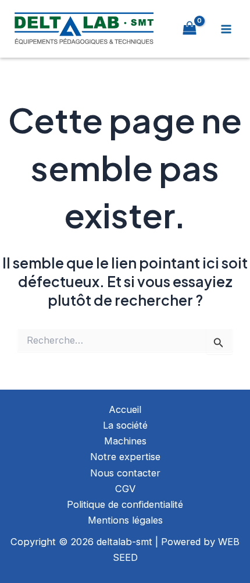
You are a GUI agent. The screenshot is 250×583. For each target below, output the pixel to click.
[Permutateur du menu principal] (225, 28)
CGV (125, 488)
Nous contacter (125, 473)
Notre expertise (125, 456)
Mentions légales (125, 520)
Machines (125, 441)
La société (125, 425)
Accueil (125, 409)
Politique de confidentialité (125, 504)
